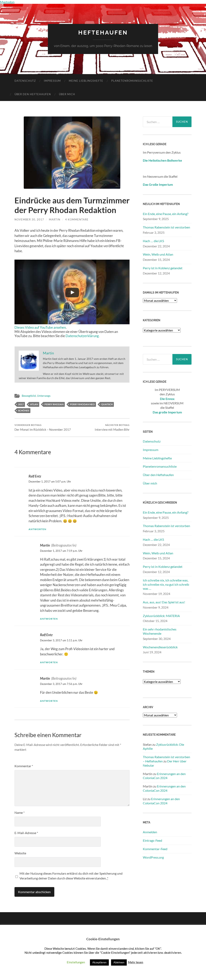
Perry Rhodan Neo (82, 404)
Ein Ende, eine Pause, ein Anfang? (165, 214)
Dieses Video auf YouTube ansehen (40, 327)
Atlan (34, 404)
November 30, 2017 (29, 219)
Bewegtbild (29, 395)
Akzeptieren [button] (99, 962)
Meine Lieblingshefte (86, 80)
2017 (21, 404)
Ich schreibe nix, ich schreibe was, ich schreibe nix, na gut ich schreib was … (166, 584)
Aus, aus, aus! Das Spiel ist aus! (164, 602)
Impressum (52, 80)
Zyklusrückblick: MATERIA (161, 616)
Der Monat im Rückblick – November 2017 (42, 427)
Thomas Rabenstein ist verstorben (166, 227)
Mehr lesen (135, 962)
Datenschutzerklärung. (83, 336)
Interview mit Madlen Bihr (112, 427)
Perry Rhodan (54, 404)
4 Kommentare (77, 219)
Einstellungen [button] (76, 962)
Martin (54, 219)
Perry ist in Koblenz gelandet (162, 268)
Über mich (67, 94)
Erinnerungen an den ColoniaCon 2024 (164, 776)
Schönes (23, 410)
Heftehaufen (103, 32)
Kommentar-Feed (155, 849)
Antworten (37, 529)
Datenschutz (25, 80)
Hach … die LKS (153, 241)
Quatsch (107, 404)
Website (20, 853)
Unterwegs (43, 395)
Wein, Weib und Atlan (158, 254)
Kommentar (23, 766)
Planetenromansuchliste (132, 80)
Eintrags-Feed (152, 840)
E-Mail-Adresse (26, 833)
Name (19, 812)
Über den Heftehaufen (32, 94)
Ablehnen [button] (118, 962)
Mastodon (7, 2)
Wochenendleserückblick (160, 647)
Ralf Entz (35, 476)
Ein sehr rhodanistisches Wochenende (159, 631)
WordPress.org (153, 857)
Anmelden (150, 832)
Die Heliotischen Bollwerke (162, 160)
